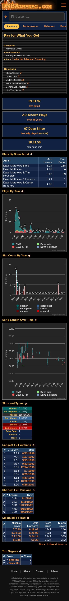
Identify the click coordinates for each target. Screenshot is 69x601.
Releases (49, 26)
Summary (11, 26)
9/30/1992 (27, 512)
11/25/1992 (26, 505)
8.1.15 (17, 539)
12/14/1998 (27, 467)
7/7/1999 (29, 470)
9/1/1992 (27, 498)
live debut (34, 103)
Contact (40, 571)
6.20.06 (33, 532)
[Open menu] (63, 5)
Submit (54, 571)
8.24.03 (16, 532)
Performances (31, 26)
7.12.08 (16, 536)
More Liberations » (53, 544)
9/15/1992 (27, 508)
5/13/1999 (28, 460)
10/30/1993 (27, 481)
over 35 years (34, 117)
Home (14, 571)
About (26, 571)
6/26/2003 (28, 484)
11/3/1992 (27, 501)
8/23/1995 (28, 477)
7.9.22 (34, 539)
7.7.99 (17, 529)
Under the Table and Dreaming (28, 59)
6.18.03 (33, 529)
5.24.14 (33, 536)
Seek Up (14, 563)
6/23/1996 (28, 474)
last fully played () (34, 131)
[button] (31, 154)
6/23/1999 (28, 453)
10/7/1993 (28, 456)
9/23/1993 (28, 463)
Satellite (14, 559)
